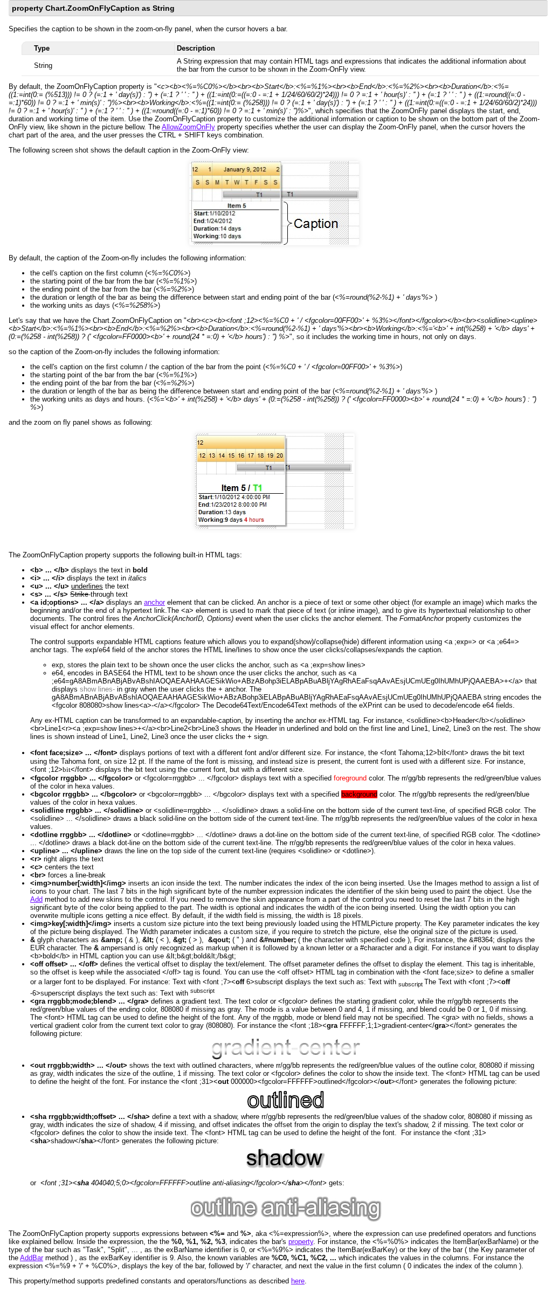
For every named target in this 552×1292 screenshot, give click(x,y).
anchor (154, 602)
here (298, 1281)
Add (36, 899)
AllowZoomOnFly (188, 127)
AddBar (31, 1258)
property (300, 1242)
